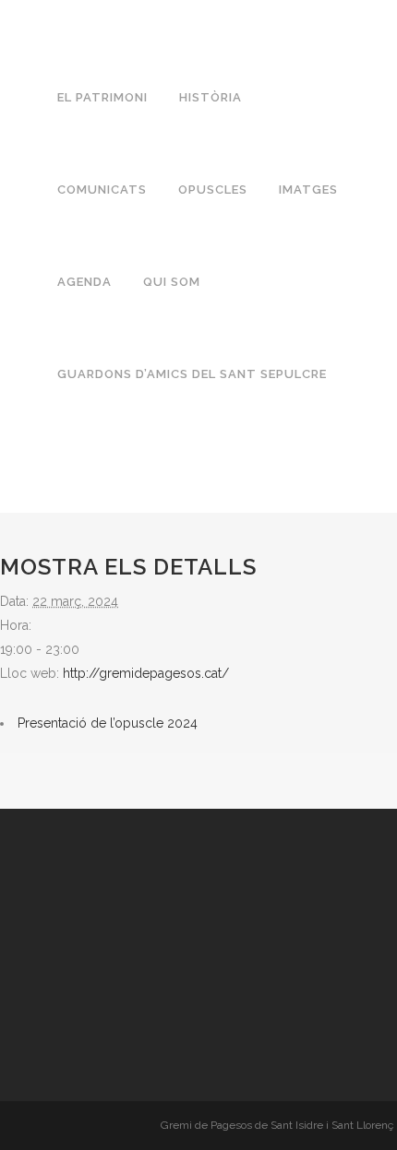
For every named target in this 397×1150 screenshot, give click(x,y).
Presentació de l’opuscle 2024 (108, 723)
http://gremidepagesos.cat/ (146, 673)
